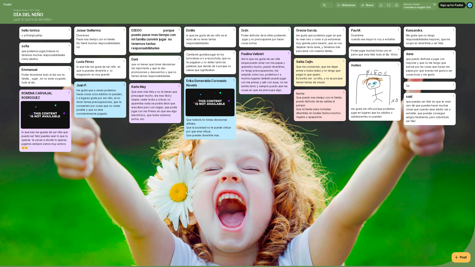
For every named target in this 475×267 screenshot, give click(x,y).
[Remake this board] (388, 5)
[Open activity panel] (381, 5)
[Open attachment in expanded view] (374, 87)
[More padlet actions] (396, 5)
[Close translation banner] (434, 4)
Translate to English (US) (417, 7)
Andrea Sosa (20, 10)
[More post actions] (69, 29)
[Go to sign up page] (470, 5)
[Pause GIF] (231, 113)
